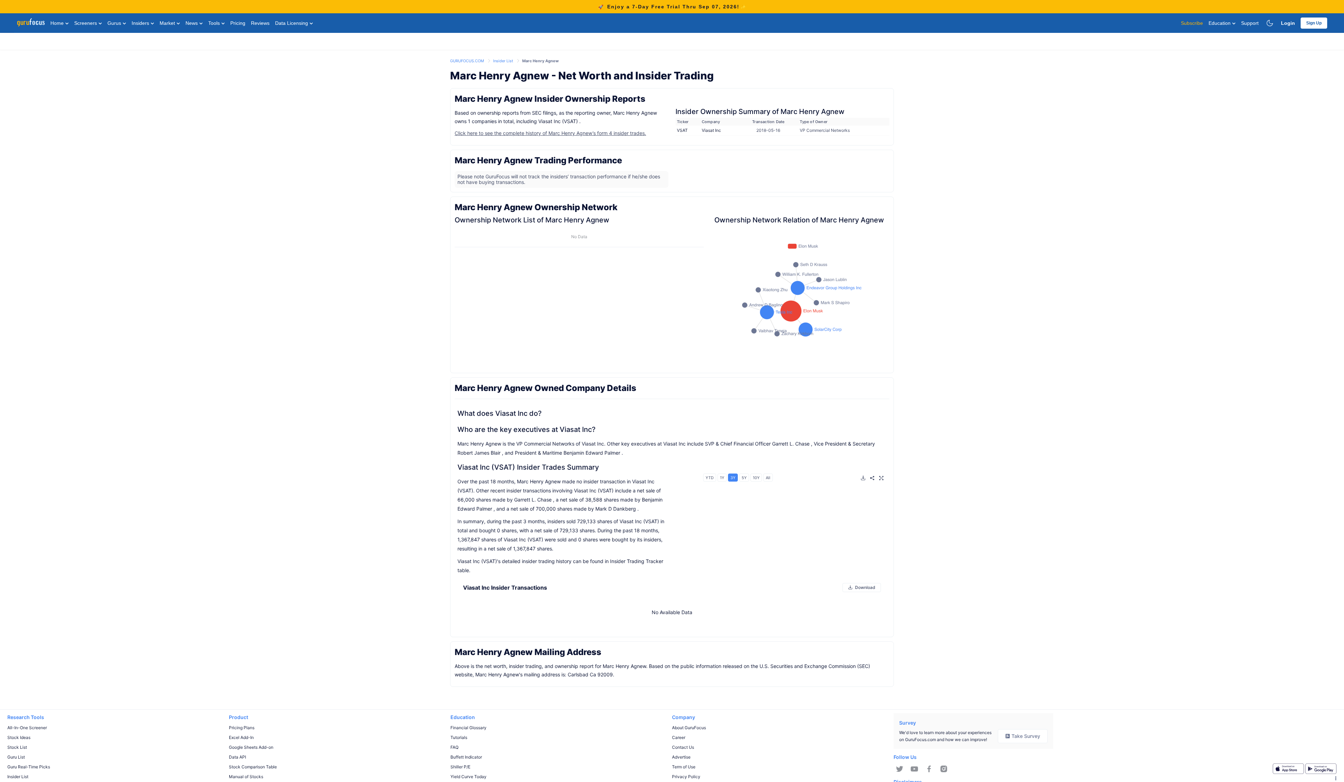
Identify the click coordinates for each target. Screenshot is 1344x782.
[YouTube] (914, 769)
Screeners (86, 23)
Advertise (681, 757)
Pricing (237, 23)
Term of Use (683, 766)
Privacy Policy (686, 776)
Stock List (17, 747)
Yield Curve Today (468, 776)
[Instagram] (944, 769)
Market (168, 23)
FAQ (454, 747)
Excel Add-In (241, 737)
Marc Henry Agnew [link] (540, 60)
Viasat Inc (711, 130)
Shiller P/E (460, 766)
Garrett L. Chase (791, 444)
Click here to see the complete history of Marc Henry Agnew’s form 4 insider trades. (550, 133)
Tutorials (458, 737)
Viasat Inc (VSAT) (558, 121)
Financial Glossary (468, 727)
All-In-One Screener (27, 727)
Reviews (260, 23)
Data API (237, 757)
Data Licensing (292, 23)
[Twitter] (900, 769)
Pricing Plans (241, 727)
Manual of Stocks (246, 776)
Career (678, 737)
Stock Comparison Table (253, 766)
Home (57, 23)
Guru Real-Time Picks (28, 766)
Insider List (503, 60)
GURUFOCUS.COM (467, 60)
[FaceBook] (929, 769)
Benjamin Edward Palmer (592, 453)
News (192, 23)
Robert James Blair (478, 453)
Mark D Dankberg (615, 509)
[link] (467, 60)
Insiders (141, 23)
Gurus (114, 23)
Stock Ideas (18, 737)
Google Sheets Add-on (251, 747)
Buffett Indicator (466, 757)
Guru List (16, 757)
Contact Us (683, 747)
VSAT (682, 130)
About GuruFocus (689, 727)
